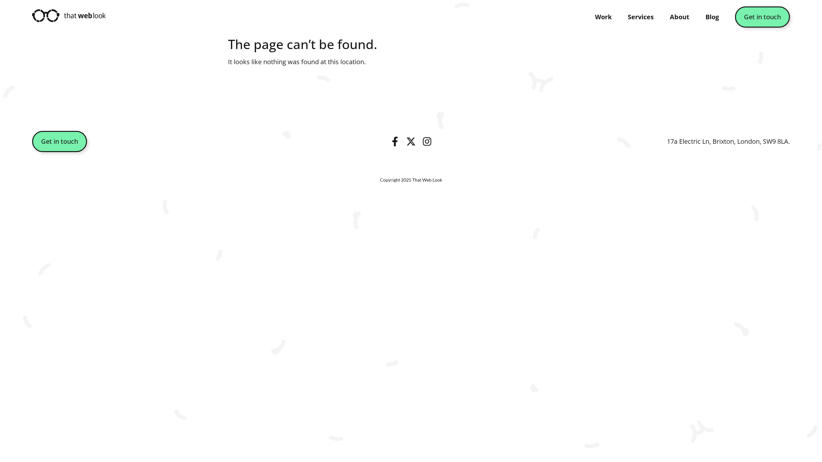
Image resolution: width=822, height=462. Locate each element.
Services (641, 17)
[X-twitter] (411, 141)
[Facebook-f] (395, 141)
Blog (712, 17)
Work (603, 17)
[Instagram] (427, 141)
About (679, 17)
